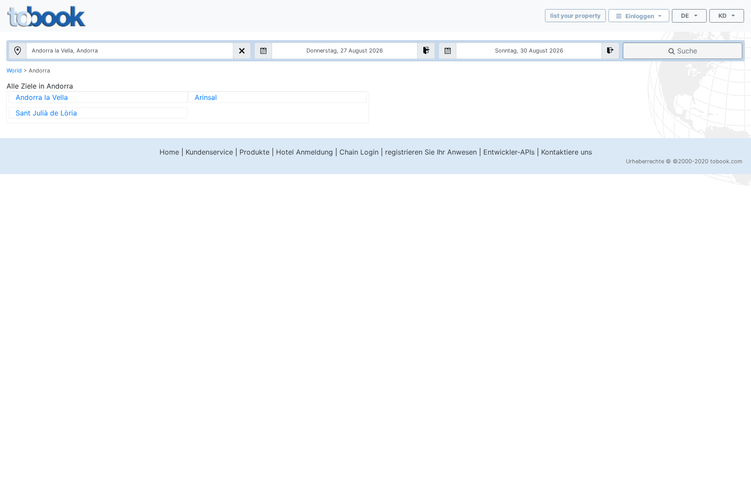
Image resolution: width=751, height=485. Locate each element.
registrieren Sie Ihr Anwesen (431, 152)
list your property (575, 15)
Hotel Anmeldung (304, 152)
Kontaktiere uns (566, 152)
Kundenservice (209, 152)
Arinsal (206, 97)
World (14, 70)
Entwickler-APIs (509, 152)
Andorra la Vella (42, 97)
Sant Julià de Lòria (46, 113)
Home (169, 152)
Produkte (254, 152)
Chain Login (359, 152)
